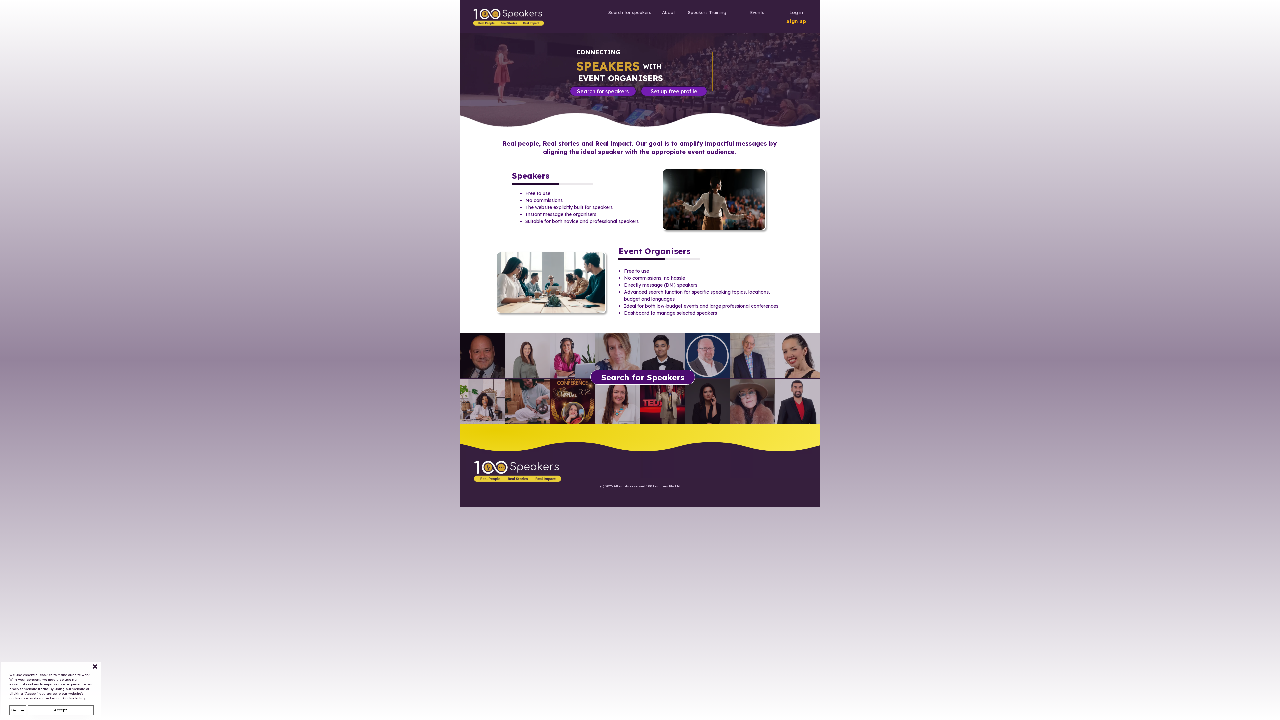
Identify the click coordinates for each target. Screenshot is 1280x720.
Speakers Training (707, 12)
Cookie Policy (74, 698)
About (668, 12)
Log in (796, 12)
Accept (60, 710)
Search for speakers (629, 12)
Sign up (796, 21)
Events (757, 12)
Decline (17, 710)
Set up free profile (674, 91)
